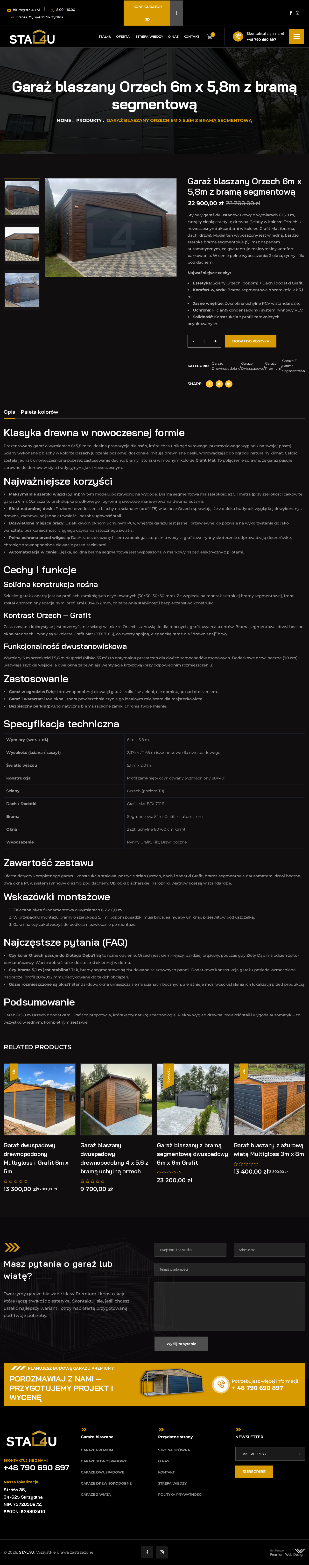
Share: (195, 384)
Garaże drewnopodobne (226, 366)
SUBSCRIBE (254, 1471)
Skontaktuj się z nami (265, 33)
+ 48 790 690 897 (257, 1387)
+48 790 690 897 (261, 39)
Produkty (89, 120)
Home (64, 120)
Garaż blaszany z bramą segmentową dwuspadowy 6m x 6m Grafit (192, 1153)
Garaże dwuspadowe (252, 366)
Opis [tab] (9, 412)
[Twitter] (219, 384)
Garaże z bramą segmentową (293, 366)
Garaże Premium (273, 366)
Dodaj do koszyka (250, 341)
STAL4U (26, 1552)
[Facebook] (209, 384)
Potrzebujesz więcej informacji (265, 1381)
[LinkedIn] (228, 384)
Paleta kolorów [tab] (39, 412)
